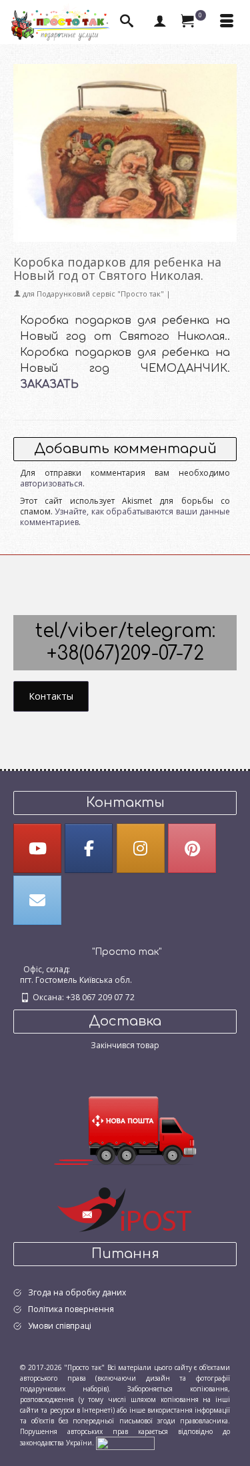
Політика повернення (71, 1309)
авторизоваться (51, 483)
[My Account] (160, 22)
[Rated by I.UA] (125, 1442)
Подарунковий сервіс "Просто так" (100, 294)
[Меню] (226, 22)
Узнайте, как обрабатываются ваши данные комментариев (125, 517)
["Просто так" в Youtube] (37, 848)
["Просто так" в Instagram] (141, 848)
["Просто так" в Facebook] (89, 848)
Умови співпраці (59, 1325)
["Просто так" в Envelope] (37, 900)
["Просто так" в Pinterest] (192, 848)
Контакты (51, 696)
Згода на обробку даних (77, 1292)
